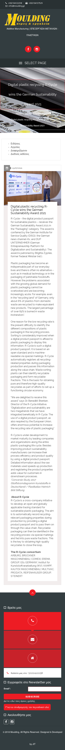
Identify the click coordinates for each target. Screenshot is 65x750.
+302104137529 (35, 3)
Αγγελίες (15, 147)
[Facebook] (28, 49)
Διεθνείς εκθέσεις (20, 154)
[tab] (32, 621)
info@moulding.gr (16, 6)
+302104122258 (15, 3)
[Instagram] (37, 49)
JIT (34, 743)
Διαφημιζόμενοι (19, 150)
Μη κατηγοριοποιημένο (37, 113)
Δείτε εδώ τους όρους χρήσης (19, 700)
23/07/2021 (17, 168)
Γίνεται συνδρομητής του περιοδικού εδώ (27, 707)
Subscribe (32, 696)
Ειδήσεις (15, 143)
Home (19, 113)
